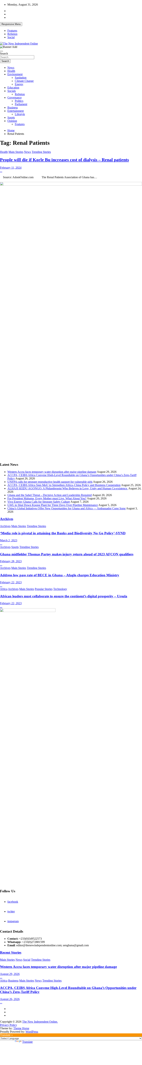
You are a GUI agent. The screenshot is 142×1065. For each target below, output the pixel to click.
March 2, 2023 (8, 540)
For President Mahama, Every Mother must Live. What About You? (46, 498)
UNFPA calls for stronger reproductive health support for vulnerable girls (49, 481)
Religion (12, 34)
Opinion (12, 120)
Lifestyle (20, 114)
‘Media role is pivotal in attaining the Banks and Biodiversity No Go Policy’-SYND (63, 533)
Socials (11, 90)
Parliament (21, 104)
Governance (14, 97)
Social (11, 37)
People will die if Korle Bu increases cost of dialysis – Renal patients (64, 159)
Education (13, 87)
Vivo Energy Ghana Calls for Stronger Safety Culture (38, 501)
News (10, 67)
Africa (3, 589)
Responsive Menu (11, 24)
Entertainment (15, 110)
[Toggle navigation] (1, 51)
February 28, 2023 (11, 561)
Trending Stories (41, 151)
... (1, 171)
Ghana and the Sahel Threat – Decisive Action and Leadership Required (49, 495)
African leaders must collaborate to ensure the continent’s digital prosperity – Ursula (63, 596)
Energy (19, 84)
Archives (6, 519)
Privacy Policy (8, 1025)
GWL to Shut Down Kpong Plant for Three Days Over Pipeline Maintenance (52, 505)
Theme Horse (21, 1028)
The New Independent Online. (40, 1021)
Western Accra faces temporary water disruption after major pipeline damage (51, 471)
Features (12, 30)
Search (4, 53)
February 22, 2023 (11, 582)
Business (12, 107)
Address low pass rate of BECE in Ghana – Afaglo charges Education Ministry (59, 575)
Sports (11, 117)
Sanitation (20, 77)
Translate (27, 1041)
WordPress (32, 1031)
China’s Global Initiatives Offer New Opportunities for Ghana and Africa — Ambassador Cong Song (66, 508)
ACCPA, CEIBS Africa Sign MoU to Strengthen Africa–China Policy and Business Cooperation (64, 485)
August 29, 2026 (10, 974)
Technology (60, 589)
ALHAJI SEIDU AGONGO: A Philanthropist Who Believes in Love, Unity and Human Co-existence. (67, 488)
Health (11, 70)
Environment (15, 74)
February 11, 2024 (10, 167)
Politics (19, 100)
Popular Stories (44, 589)
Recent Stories (10, 952)
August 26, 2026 (10, 999)
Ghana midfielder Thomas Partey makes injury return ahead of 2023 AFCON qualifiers (66, 554)
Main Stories (16, 151)
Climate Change (24, 80)
